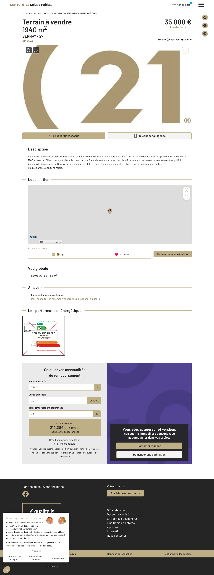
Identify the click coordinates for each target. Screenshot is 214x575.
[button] (29, 50)
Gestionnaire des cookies (178, 553)
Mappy (58, 242)
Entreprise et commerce (122, 518)
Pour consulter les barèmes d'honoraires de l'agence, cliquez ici (65, 298)
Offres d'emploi (116, 510)
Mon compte (183, 4)
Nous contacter (116, 535)
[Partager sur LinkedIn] (205, 34)
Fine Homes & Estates (121, 523)
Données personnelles (119, 553)
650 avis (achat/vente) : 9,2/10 (175, 39)
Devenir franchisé (118, 514)
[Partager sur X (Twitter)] (205, 25)
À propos (112, 527)
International (115, 531)
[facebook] (25, 494)
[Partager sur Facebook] (205, 17)
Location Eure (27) (52, 566)
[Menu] (201, 4)
